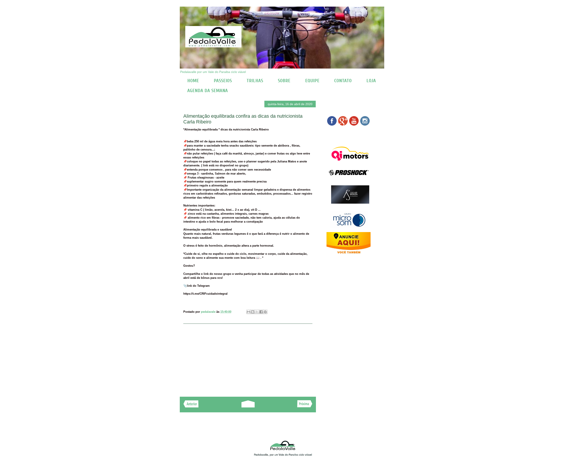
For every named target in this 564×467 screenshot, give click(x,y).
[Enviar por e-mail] (248, 312)
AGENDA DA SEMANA (207, 90)
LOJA (371, 81)
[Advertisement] (247, 358)
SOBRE (284, 81)
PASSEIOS (223, 81)
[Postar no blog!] (252, 312)
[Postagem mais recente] (191, 406)
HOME (193, 81)
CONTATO (343, 81)
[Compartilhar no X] (257, 312)
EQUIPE (312, 81)
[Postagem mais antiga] (304, 406)
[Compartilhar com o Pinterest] (265, 312)
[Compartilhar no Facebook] (261, 312)
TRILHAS (255, 81)
